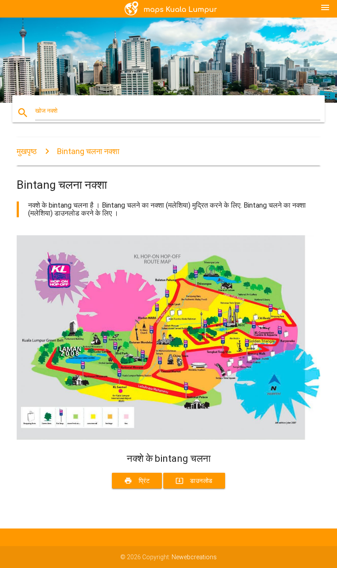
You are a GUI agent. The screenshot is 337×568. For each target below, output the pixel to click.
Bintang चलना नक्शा (88, 151)
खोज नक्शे (46, 110)
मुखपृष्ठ (27, 151)
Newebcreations (194, 557)
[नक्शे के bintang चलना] (168, 437)
